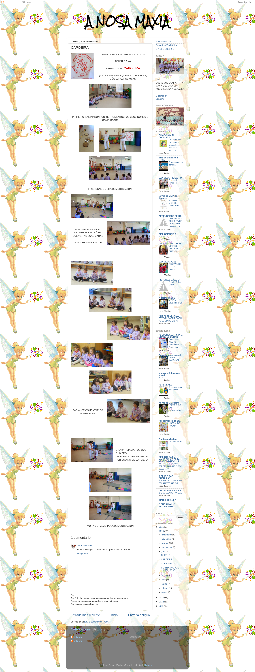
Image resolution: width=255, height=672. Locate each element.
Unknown (77, 637)
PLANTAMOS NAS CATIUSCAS (170, 569)
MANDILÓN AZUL (167, 261)
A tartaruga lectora (168, 439)
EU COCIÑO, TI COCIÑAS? (166, 136)
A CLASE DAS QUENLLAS (166, 477)
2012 (161, 601)
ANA (79, 545)
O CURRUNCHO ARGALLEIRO (167, 505)
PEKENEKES (165, 385)
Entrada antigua (139, 615)
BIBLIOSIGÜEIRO (167, 234)
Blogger (148, 665)
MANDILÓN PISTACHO (170, 178)
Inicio (114, 615)
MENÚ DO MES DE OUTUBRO (174, 203)
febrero (165, 588)
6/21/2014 (87, 545)
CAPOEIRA (166, 559)
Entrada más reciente (85, 615)
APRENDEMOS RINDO (170, 216)
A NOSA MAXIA (127, 21)
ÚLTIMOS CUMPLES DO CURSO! (175, 248)
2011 (161, 606)
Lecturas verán (175, 441)
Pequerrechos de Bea (169, 421)
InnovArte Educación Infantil (169, 374)
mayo (164, 575)
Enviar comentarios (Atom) (96, 622)
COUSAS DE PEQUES (170, 490)
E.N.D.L (162, 236)
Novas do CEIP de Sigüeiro (168, 197)
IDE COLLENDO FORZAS (170, 493)
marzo (165, 584)
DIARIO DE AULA (167, 500)
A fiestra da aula (167, 298)
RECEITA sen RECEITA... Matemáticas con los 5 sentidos (175, 145)
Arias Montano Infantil (170, 355)
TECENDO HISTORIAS (170, 243)
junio (164, 551)
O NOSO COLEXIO (165, 49)
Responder (82, 553)
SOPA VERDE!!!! (169, 563)
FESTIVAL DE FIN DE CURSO (175, 266)
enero (164, 592)
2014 (161, 531)
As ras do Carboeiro (169, 403)
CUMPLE (165, 555)
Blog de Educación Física (168, 158)
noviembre (167, 539)
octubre (165, 543)
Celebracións (81, 629)
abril (164, 579)
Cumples (100, 630)
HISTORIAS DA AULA (169, 280)
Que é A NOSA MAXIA (166, 45)
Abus (161, 377)
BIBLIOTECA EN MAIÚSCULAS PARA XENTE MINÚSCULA (169, 459)
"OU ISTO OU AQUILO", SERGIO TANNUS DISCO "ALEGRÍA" (170, 466)
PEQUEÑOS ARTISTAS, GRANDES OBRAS (170, 336)
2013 (161, 597)
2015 (161, 527)
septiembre (167, 547)
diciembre (166, 534)
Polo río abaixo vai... (169, 316)
